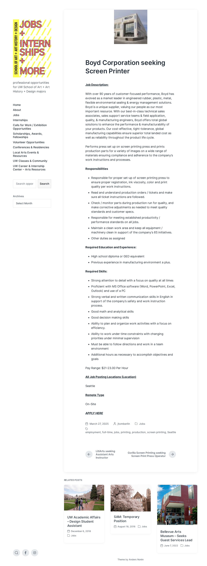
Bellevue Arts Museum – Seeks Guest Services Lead (176, 536)
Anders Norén (136, 559)
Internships (20, 120)
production (139, 432)
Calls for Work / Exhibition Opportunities (30, 126)
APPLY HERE (94, 413)
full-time (107, 432)
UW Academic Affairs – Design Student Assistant (83, 521)
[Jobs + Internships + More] (32, 48)
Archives (18, 196)
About (17, 110)
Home (17, 104)
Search (44, 183)
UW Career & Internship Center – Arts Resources (29, 167)
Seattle (171, 432)
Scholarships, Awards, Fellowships (27, 135)
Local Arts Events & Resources (26, 154)
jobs (116, 432)
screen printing (156, 432)
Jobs (16, 115)
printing (126, 432)
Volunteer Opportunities (28, 142)
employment (93, 432)
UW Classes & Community (30, 161)
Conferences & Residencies (31, 147)
